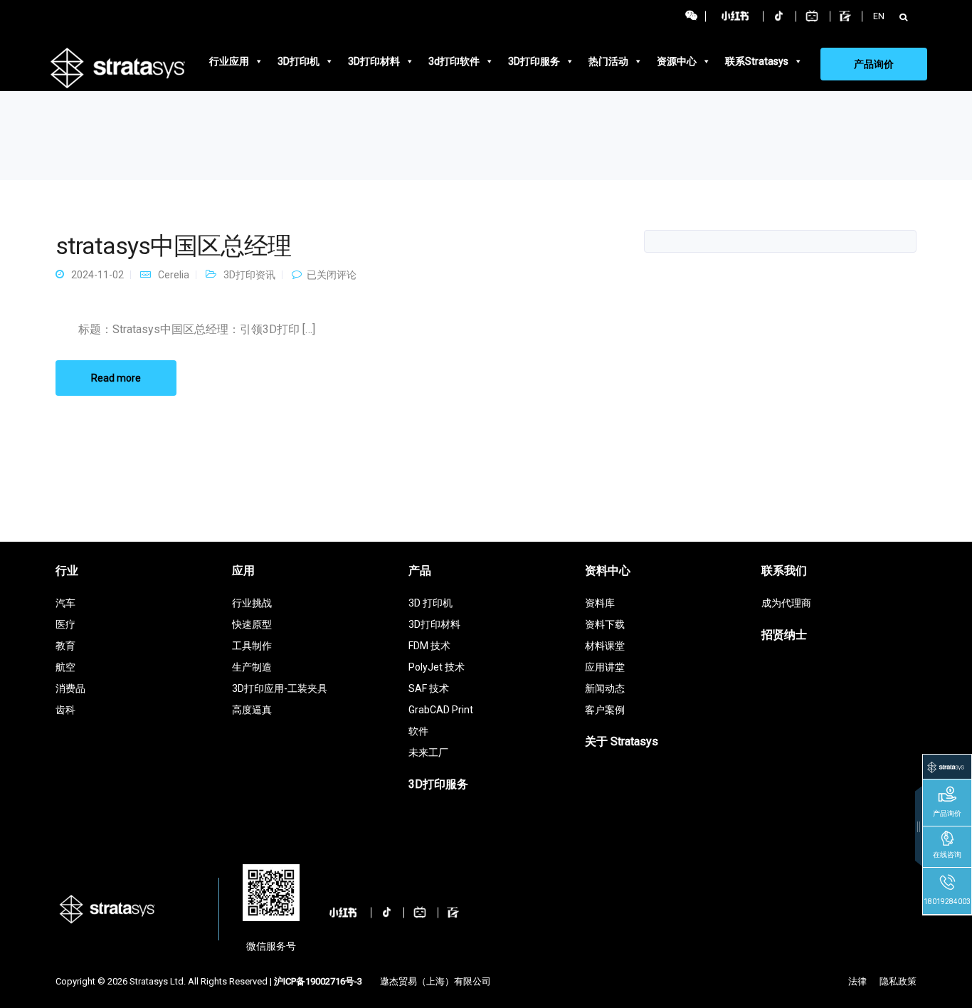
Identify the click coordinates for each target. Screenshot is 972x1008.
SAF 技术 (428, 688)
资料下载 (605, 624)
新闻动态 (605, 688)
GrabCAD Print (440, 709)
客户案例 (605, 709)
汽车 (65, 603)
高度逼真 (252, 709)
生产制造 (252, 667)
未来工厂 (428, 752)
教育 (65, 645)
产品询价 (874, 64)
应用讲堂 (605, 667)
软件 (418, 731)
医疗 (65, 624)
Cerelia (173, 274)
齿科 (65, 709)
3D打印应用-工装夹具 (279, 688)
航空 (65, 667)
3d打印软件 (454, 61)
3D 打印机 (430, 603)
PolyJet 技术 (436, 667)
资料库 (600, 603)
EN (878, 16)
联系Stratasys (756, 61)
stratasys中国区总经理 (173, 245)
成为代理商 (786, 603)
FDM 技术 (429, 645)
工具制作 (252, 645)
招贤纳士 (784, 634)
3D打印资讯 (249, 274)
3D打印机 (298, 61)
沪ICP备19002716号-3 (318, 981)
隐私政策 (897, 981)
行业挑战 (252, 603)
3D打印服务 (534, 61)
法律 (857, 981)
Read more (116, 378)
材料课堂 (605, 645)
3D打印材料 (374, 61)
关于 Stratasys (621, 741)
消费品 (70, 688)
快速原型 (252, 624)
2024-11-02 (97, 274)
